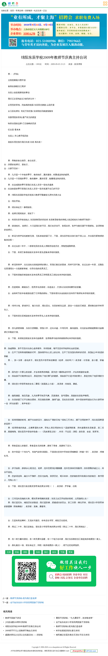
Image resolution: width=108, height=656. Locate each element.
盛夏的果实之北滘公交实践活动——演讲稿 (24, 635)
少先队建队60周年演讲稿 (16, 622)
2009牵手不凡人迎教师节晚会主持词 (21, 631)
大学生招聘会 (10, 4)
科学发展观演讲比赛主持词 (68, 631)
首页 (12, 11)
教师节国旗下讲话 (13, 618)
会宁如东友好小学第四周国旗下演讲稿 (27, 602)
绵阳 (25, 552)
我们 (46, 552)
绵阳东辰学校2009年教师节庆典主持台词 (23, 626)
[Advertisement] (87, 87)
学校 (17, 552)
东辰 (38, 552)
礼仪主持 (37, 11)
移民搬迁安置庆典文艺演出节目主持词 (72, 635)
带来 (71, 552)
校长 (54, 552)
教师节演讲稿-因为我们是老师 (23, 598)
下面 (62, 552)
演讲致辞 (28, 11)
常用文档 (19, 11)
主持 (9, 552)
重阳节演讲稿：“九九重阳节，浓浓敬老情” (74, 618)
